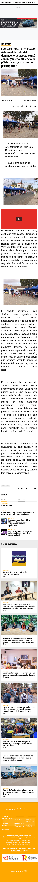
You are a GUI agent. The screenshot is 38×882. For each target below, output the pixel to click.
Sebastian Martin (7, 101)
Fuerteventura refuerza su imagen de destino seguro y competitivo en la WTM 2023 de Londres (17, 743)
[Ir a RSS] (30, 808)
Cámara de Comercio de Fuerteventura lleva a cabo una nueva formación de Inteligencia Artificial (19, 675)
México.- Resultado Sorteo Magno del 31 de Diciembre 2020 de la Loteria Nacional (20, 533)
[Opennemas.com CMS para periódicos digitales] (19, 871)
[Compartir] (18, 106)
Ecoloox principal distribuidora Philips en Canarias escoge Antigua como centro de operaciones (19, 523)
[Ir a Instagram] (23, 808)
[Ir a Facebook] (17, 808)
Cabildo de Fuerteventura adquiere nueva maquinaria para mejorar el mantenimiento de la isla (18, 792)
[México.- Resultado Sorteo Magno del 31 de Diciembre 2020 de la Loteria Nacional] (4, 532)
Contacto (5, 829)
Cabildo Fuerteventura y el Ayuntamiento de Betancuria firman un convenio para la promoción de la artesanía (19, 758)
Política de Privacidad (30, 820)
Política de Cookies (30, 826)
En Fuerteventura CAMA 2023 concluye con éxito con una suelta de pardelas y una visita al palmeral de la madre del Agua (18, 709)
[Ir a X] (20, 808)
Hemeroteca (6, 44)
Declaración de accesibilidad (19, 825)
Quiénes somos (5, 825)
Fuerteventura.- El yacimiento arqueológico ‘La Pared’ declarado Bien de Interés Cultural (17, 513)
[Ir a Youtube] (27, 808)
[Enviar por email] (13, 106)
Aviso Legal (18, 819)
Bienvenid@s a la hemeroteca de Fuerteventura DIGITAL (15, 573)
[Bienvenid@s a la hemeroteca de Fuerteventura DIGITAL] (19, 558)
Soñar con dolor (6, 505)
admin (4, 576)
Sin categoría (5, 485)
